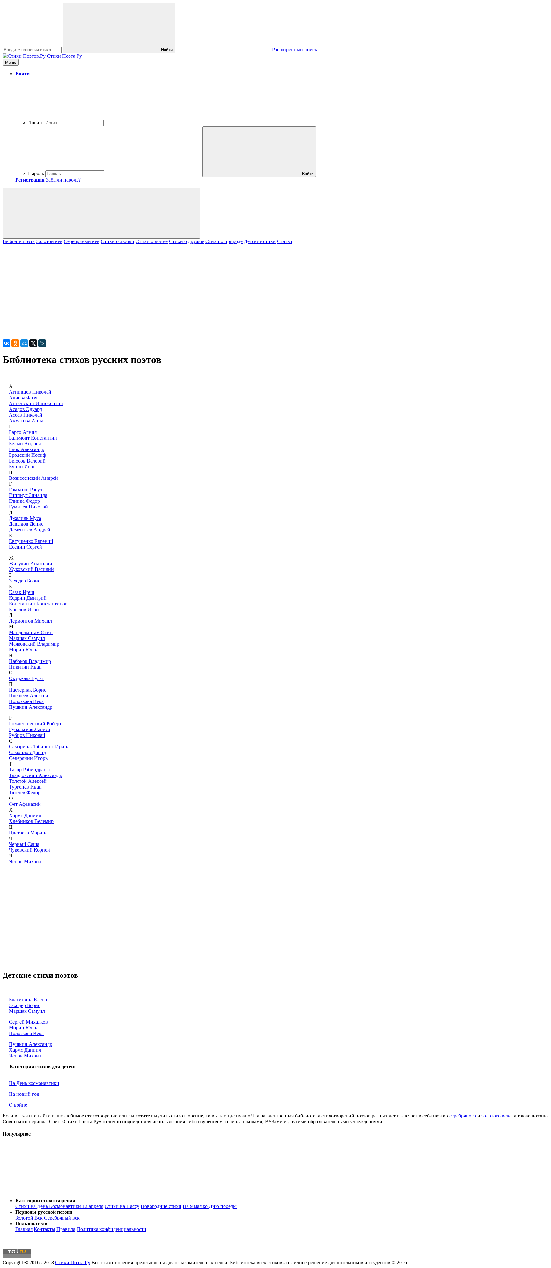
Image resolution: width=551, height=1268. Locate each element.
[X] (33, 343)
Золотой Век (29, 1217)
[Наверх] (50, 1189)
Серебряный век (81, 241)
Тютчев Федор (24, 792)
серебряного (462, 1115)
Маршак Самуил (27, 638)
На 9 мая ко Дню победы (210, 1206)
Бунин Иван (22, 466)
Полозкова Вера (26, 701)
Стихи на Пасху (122, 1206)
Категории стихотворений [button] (45, 1200)
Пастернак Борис (27, 690)
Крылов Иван (24, 609)
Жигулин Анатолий (30, 563)
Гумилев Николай (28, 506)
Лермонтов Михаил (30, 621)
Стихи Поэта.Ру (72, 1262)
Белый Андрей (25, 443)
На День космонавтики (34, 1083)
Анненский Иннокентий (36, 403)
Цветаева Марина (28, 832)
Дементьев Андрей (29, 529)
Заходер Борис (24, 580)
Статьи (284, 241)
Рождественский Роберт (35, 723)
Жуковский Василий (31, 569)
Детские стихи (260, 241)
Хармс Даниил (25, 815)
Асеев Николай (25, 415)
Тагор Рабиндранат (30, 769)
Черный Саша (24, 844)
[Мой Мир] (24, 343)
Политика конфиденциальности (111, 1229)
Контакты (44, 1229)
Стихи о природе (224, 241)
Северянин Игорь (28, 758)
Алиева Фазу (23, 397)
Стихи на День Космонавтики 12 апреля (59, 1206)
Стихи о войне (152, 241)
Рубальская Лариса (29, 729)
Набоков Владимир (30, 661)
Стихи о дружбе (186, 241)
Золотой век (49, 241)
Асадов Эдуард (25, 409)
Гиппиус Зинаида (28, 495)
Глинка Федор (24, 501)
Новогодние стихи (161, 1206)
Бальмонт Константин (33, 438)
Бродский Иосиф (27, 455)
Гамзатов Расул (25, 489)
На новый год (24, 1094)
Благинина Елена (28, 999)
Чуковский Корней (29, 850)
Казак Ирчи (21, 592)
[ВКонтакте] (6, 343)
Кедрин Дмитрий (28, 598)
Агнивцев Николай (30, 392)
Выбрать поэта (19, 241)
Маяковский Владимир (34, 644)
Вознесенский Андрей (33, 478)
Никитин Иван (25, 667)
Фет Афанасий (25, 804)
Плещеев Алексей (28, 695)
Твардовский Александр (35, 775)
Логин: (35, 122)
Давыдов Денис (26, 524)
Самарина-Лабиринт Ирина (39, 746)
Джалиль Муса (25, 518)
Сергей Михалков (28, 1022)
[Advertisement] (194, 289)
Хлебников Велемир (31, 821)
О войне (18, 1105)
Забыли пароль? (63, 179)
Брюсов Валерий (27, 460)
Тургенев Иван (25, 787)
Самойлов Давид (27, 752)
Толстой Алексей (28, 781)
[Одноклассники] (15, 343)
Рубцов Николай (27, 735)
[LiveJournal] (42, 343)
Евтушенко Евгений (31, 541)
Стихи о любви (117, 241)
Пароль (36, 173)
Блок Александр (26, 449)
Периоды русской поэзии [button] (43, 1212)
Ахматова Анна (26, 420)
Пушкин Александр (30, 707)
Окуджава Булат (26, 678)
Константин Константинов (38, 603)
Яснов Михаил (25, 861)
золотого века (496, 1115)
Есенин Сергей (25, 547)
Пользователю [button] (31, 1223)
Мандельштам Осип (31, 632)
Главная (24, 1229)
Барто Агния (23, 432)
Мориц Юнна (24, 649)
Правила (65, 1229)
